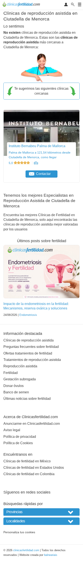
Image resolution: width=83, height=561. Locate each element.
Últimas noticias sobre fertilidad (27, 398)
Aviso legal (11, 430)
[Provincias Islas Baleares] (41, 512)
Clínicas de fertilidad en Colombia (28, 474)
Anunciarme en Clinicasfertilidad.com (31, 423)
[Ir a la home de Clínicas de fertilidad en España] (22, 5)
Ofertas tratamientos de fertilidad (27, 353)
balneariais (50, 555)
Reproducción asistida (20, 366)
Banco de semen (16, 392)
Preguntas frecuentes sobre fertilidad (31, 347)
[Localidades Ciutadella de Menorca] (41, 521)
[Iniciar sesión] (66, 5)
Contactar (43, 174)
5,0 (11, 163)
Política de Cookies (18, 443)
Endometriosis (28, 314)
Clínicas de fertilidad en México (27, 461)
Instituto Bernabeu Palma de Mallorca (37, 146)
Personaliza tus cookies (19, 532)
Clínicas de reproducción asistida (28, 340)
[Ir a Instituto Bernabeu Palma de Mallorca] (35, 162)
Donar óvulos (13, 386)
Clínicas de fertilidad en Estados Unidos (33, 467)
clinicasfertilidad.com (26, 550)
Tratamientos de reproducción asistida (32, 360)
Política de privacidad (19, 436)
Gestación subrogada (19, 379)
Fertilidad (10, 373)
